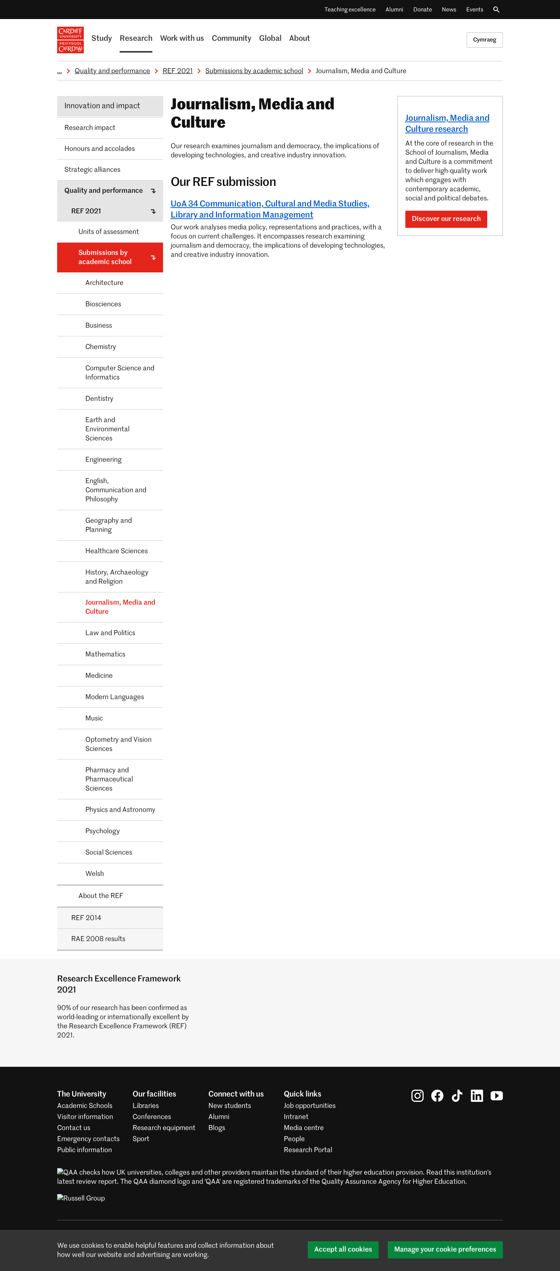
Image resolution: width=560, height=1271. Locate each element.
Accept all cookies (343, 1249)
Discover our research (446, 219)
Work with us (182, 39)
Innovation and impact (102, 106)
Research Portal (308, 1150)
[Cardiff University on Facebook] (437, 1095)
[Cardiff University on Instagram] (417, 1095)
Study (101, 39)
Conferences (152, 1117)
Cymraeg (484, 40)
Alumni (394, 10)
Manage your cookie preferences (445, 1249)
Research (136, 39)
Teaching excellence (350, 10)
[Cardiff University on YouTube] (497, 1095)
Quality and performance (112, 71)
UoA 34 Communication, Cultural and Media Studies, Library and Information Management (270, 209)
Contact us (73, 1128)
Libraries (146, 1106)
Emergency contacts (88, 1139)
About (299, 39)
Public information (84, 1150)
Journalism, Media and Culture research (447, 124)
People (294, 1139)
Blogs (216, 1128)
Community (231, 39)
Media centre (304, 1128)
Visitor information (85, 1117)
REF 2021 (178, 71)
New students (229, 1106)
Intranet (296, 1117)
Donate (422, 10)
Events (474, 10)
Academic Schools (84, 1106)
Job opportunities (310, 1106)
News (449, 10)
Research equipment (164, 1128)
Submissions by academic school (254, 71)
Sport (141, 1139)
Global (270, 39)
